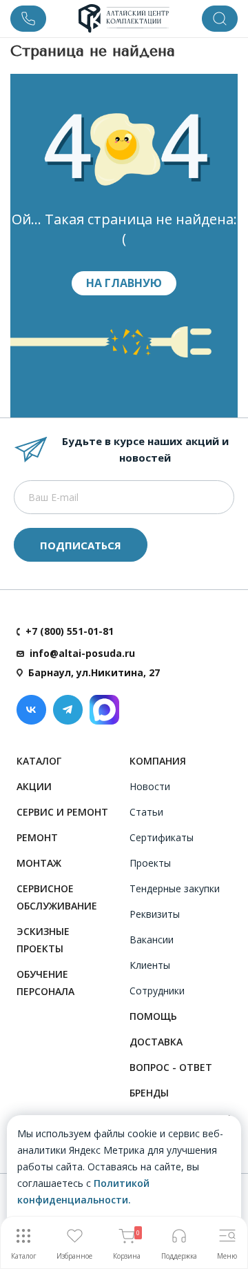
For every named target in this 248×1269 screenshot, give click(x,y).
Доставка (156, 1041)
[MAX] (104, 709)
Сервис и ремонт (62, 811)
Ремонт (37, 837)
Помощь (153, 1016)
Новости (150, 786)
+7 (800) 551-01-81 (69, 631)
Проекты (150, 862)
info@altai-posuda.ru (82, 653)
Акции (34, 786)
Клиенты (150, 965)
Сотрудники (157, 990)
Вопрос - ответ (171, 1067)
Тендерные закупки (175, 888)
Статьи (146, 811)
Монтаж (39, 862)
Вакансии (152, 939)
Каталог (39, 760)
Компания (158, 760)
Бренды (149, 1092)
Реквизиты (155, 914)
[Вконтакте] (31, 709)
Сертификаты (162, 837)
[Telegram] (68, 709)
